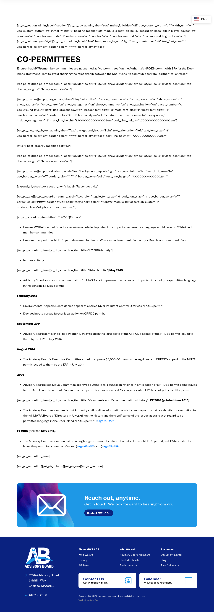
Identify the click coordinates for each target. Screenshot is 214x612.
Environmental (128, 565)
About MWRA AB (88, 549)
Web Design (83, 600)
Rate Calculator (170, 565)
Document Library (171, 554)
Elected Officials (129, 560)
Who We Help (128, 549)
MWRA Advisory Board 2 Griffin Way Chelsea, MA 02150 (44, 580)
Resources (167, 549)
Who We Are (85, 554)
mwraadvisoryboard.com (111, 596)
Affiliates (83, 565)
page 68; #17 (85, 446)
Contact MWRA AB (98, 513)
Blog (163, 560)
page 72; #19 (110, 446)
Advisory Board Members (135, 554)
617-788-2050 (38, 595)
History (82, 560)
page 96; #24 (105, 421)
